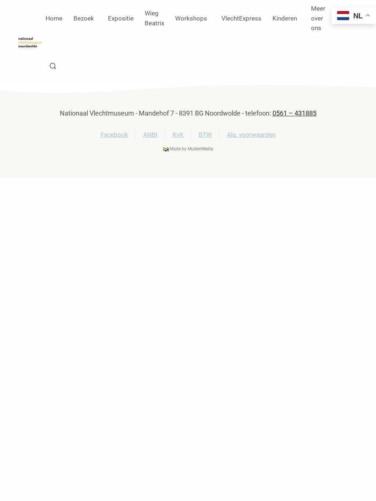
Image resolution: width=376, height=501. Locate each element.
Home (54, 18)
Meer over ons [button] (318, 18)
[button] (53, 66)
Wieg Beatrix (154, 18)
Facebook (114, 134)
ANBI (150, 134)
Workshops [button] (191, 18)
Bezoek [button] (83, 18)
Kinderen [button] (284, 18)
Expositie (121, 18)
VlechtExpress (241, 18)
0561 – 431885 (294, 113)
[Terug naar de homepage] (30, 42)
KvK (178, 134)
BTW (205, 134)
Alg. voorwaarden (251, 134)
